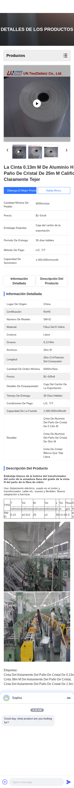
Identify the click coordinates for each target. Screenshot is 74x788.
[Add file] (5, 782)
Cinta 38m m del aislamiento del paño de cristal (37, 679)
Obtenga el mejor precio (21, 190)
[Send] (69, 782)
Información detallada (19, 281)
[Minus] (68, 698)
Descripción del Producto (51, 281)
